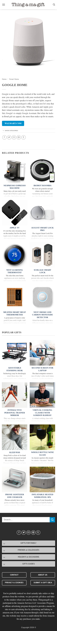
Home (4, 79)
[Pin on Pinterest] (19, 137)
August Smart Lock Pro (42, 229)
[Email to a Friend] (14, 137)
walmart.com (13, 123)
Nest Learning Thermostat (14, 271)
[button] (3, 4)
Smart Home (14, 79)
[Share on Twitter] (9, 137)
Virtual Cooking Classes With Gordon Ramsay (42, 412)
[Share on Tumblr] (23, 137)
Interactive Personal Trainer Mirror (14, 412)
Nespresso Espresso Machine (15, 186)
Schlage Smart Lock (42, 271)
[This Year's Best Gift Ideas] (28, 4)
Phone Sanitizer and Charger (14, 495)
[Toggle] (3, 130)
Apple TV (14, 228)
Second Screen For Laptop (42, 369)
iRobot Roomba (42, 185)
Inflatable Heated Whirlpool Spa (42, 495)
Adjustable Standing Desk (14, 369)
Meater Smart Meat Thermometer (14, 313)
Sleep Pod (14, 452)
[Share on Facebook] (4, 137)
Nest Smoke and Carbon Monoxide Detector (42, 314)
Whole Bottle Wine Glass (42, 453)
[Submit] (52, 519)
